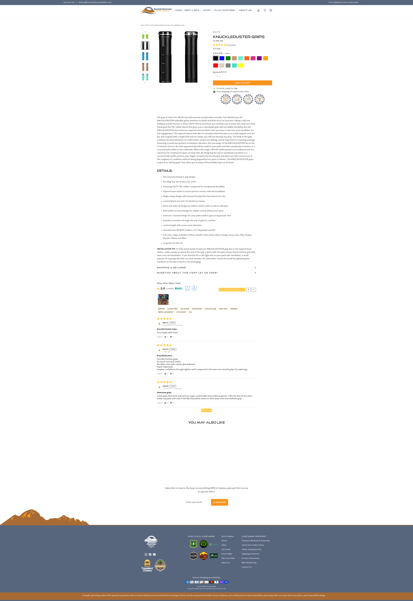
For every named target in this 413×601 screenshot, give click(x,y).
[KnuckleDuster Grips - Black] (142, 472)
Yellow (240, 65)
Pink (253, 58)
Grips (161, 309)
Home (143, 25)
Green (228, 58)
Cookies (195, 588)
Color (221, 53)
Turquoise (234, 65)
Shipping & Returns (171, 268)
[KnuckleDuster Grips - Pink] (158, 472)
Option (223, 309)
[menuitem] (178, 10)
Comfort (173, 309)
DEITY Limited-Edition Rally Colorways (158, 25)
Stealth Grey (228, 65)
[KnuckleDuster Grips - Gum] (150, 472)
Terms (201, 588)
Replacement (166, 312)
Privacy (189, 588)
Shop (224, 545)
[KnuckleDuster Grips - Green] (148, 472)
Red (215, 65)
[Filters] (248, 289)
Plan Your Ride (228, 558)
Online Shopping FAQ (251, 550)
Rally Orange (265, 58)
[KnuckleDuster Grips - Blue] (145, 472)
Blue (222, 58)
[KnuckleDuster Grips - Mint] (153, 472)
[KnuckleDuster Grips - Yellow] (148, 474)
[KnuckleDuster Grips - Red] (166, 472)
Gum (234, 58)
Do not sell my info (220, 588)
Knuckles (210, 309)
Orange (247, 58)
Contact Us (247, 567)
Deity (216, 32)
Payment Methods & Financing (256, 541)
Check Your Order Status (253, 545)
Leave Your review (232, 290)
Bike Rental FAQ (249, 563)
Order (233, 309)
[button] (219, 45)
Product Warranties (251, 558)
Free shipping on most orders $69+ (344, 2)
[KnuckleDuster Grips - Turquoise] (145, 474)
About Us (226, 563)
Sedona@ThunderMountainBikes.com (95, 2)
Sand (222, 65)
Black (215, 58)
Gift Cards (226, 550)
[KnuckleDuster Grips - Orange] (156, 472)
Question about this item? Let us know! (187, 273)
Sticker (181, 312)
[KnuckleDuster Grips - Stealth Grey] (142, 474)
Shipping (197, 309)
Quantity (220, 72)
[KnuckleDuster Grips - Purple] (161, 472)
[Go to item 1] (163, 299)
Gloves (185, 309)
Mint (240, 58)
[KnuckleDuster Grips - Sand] (169, 472)
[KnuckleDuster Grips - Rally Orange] (164, 472)
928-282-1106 (69, 2)
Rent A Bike (227, 554)
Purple (259, 58)
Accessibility (208, 588)
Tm (190, 312)
